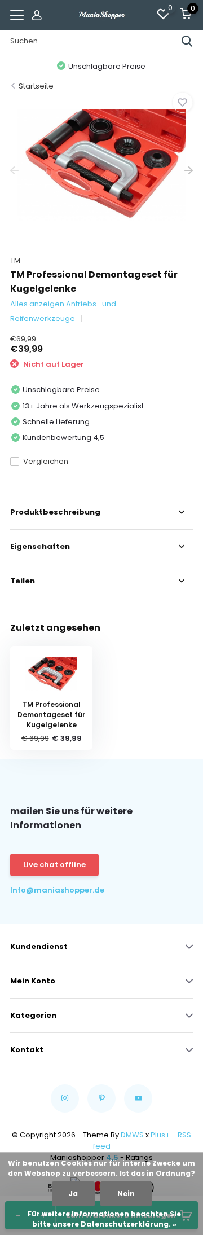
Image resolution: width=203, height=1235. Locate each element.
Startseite (36, 86)
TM (15, 260)
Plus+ (160, 1134)
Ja (73, 1193)
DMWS (132, 1134)
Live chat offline (54, 864)
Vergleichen (45, 461)
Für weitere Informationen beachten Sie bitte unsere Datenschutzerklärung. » (104, 1219)
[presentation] (14, 170)
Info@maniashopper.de (56, 890)
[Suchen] (187, 41)
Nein (126, 1193)
